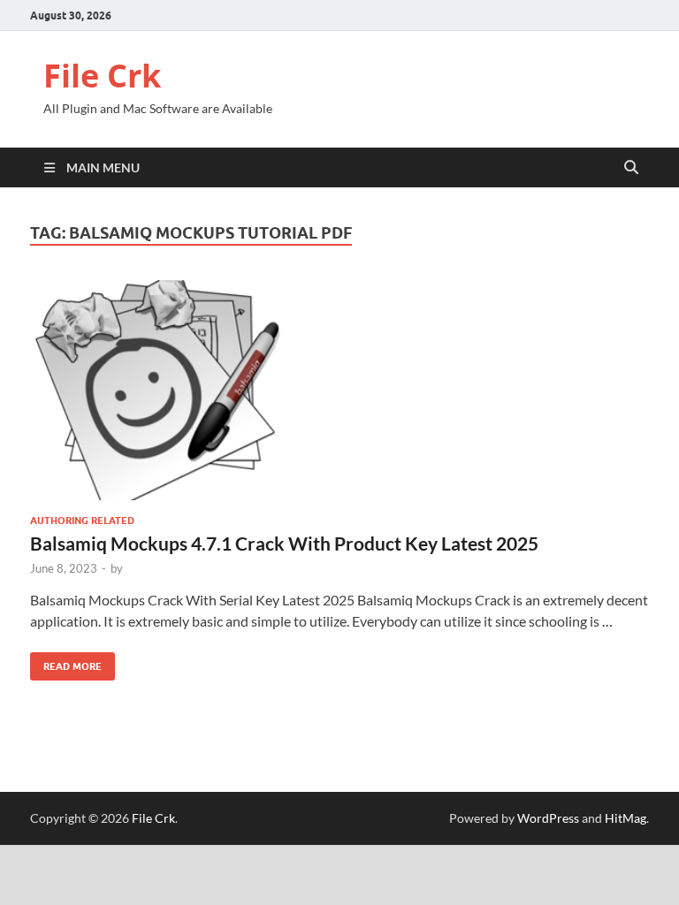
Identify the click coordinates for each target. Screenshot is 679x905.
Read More (66, 662)
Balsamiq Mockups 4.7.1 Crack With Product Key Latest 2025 (284, 543)
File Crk (102, 75)
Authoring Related (82, 520)
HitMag (625, 817)
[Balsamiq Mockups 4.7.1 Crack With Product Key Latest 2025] (339, 390)
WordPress (548, 817)
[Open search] (631, 168)
